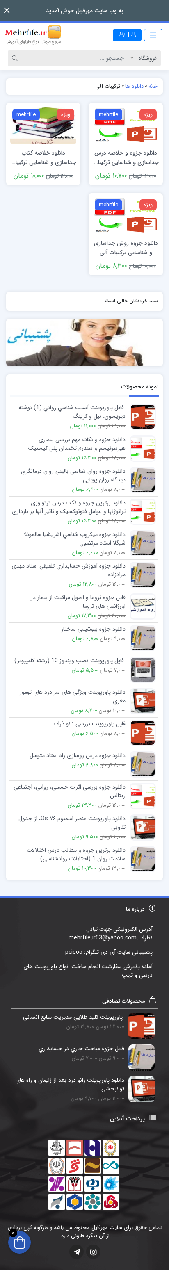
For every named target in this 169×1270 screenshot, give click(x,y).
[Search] (16, 58)
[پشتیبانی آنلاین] (84, 342)
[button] (6, 10)
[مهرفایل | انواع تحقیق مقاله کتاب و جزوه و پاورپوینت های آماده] (33, 35)
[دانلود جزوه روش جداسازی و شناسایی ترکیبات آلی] (126, 215)
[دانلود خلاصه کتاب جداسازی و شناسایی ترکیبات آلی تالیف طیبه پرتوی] (43, 125)
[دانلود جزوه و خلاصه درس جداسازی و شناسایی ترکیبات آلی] (126, 125)
